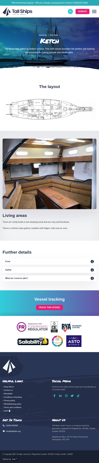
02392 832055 (12, 425)
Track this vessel (49, 307)
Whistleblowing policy (12, 404)
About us (43, 35)
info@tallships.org (13, 431)
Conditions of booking (13, 397)
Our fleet (54, 35)
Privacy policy (9, 400)
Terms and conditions (12, 407)
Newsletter (8, 394)
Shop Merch (9, 387)
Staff (6, 411)
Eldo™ (14, 459)
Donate (82, 11)
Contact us (8, 390)
